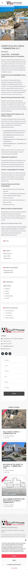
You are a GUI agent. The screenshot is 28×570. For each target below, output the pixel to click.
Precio (7, 241)
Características (9, 282)
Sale (5, 437)
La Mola (8, 256)
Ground (9, 506)
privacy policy (14, 568)
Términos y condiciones (11, 307)
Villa (8, 437)
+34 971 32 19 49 (7, 341)
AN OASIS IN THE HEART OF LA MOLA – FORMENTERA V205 (13, 466)
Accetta (14, 556)
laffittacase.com (6, 348)
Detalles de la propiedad (11, 267)
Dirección (7, 250)
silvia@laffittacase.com (8, 346)
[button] (25, 540)
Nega (14, 560)
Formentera (9, 253)
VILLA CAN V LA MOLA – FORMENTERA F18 (12, 432)
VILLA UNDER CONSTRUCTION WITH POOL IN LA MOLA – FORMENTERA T (14, 500)
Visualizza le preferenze (14, 564)
